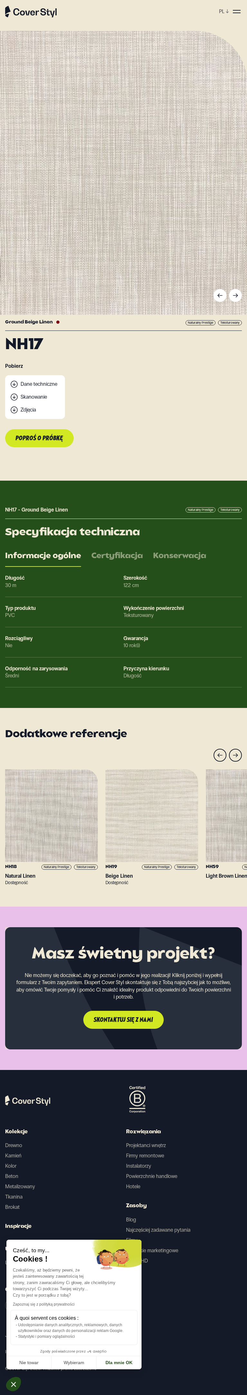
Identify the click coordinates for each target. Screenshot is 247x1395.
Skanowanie (34, 397)
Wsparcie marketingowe (152, 1250)
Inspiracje (18, 1226)
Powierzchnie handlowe (151, 1176)
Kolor (10, 1166)
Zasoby (136, 1206)
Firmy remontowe (145, 1156)
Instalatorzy (138, 1166)
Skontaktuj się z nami (123, 1020)
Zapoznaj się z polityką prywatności (44, 1304)
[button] (13, 1384)
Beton (11, 1176)
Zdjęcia (28, 410)
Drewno (13, 1145)
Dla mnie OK (119, 1362)
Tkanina (14, 1197)
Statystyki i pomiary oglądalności (46, 1336)
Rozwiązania (143, 1132)
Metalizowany (20, 1186)
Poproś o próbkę (39, 438)
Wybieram (74, 1362)
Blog (131, 1220)
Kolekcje (16, 1132)
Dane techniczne (39, 384)
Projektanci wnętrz (146, 1145)
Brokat (12, 1207)
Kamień (13, 1156)
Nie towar (29, 1362)
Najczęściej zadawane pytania (158, 1230)
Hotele (133, 1186)
